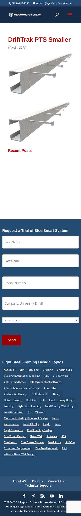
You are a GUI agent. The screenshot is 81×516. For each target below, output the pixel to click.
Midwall (39, 412)
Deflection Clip (40, 394)
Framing (9, 406)
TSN (64, 448)
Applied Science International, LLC (41, 502)
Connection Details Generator (22, 388)
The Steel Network (47, 448)
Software (52, 436)
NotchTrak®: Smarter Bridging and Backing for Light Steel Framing (39, 170)
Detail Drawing (13, 400)
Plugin (46, 424)
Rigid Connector (13, 430)
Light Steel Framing (29, 406)
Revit (58, 424)
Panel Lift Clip (31, 424)
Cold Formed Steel (14, 382)
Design (57, 394)
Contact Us (56, 481)
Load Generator (13, 412)
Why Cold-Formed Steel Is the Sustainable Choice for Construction (39, 180)
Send (12, 340)
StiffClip (70, 442)
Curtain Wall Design (16, 394)
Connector (50, 388)
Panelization (11, 424)
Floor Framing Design (61, 400)
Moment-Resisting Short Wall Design (26, 418)
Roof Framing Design (39, 430)
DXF (42, 400)
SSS (63, 436)
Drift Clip (31, 400)
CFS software (61, 376)
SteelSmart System (32, 442)
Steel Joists (10, 442)
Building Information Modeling (22, 376)
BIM (22, 370)
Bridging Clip (64, 370)
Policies (37, 481)
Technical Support (38, 485)
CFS (46, 376)
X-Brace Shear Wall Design (19, 454)
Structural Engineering (17, 448)
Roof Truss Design (15, 436)
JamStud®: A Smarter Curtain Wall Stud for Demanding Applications (39, 160)
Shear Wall (36, 436)
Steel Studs (54, 442)
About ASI (20, 481)
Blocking (33, 370)
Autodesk (9, 370)
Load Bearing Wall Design (60, 406)
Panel (55, 418)
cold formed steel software (45, 382)
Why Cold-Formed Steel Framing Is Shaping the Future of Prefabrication (39, 190)
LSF (29, 412)
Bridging (48, 370)
